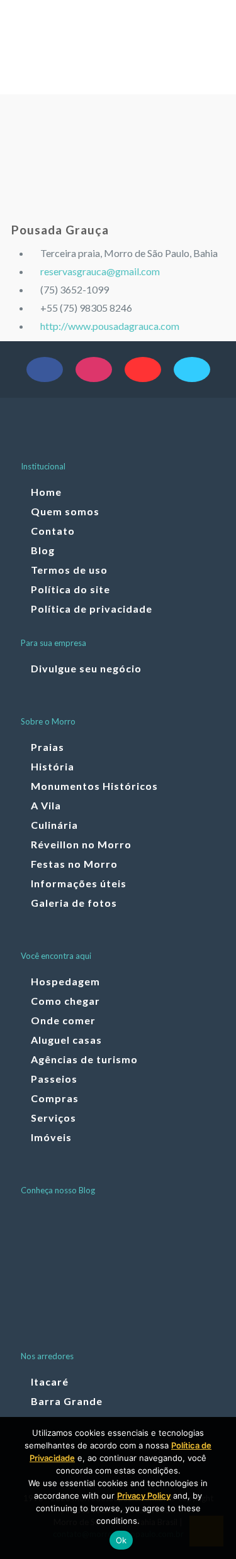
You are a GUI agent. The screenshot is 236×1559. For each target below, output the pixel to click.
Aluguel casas (66, 1040)
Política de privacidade (91, 609)
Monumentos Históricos (94, 786)
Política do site (70, 589)
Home (46, 492)
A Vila (46, 805)
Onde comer (63, 1020)
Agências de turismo (84, 1059)
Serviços (53, 1118)
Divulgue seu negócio (86, 668)
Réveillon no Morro (81, 844)
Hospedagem (65, 981)
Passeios (54, 1079)
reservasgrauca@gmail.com (100, 271)
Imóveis (51, 1137)
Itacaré (50, 1381)
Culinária (54, 825)
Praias (47, 747)
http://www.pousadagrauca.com (109, 326)
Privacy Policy (144, 1496)
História (52, 766)
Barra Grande (67, 1401)
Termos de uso (69, 570)
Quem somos (65, 511)
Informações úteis (78, 883)
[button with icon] (44, 369)
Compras (55, 1098)
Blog (43, 550)
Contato (53, 531)
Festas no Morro (74, 864)
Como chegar (65, 1001)
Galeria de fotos (74, 903)
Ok (121, 1540)
